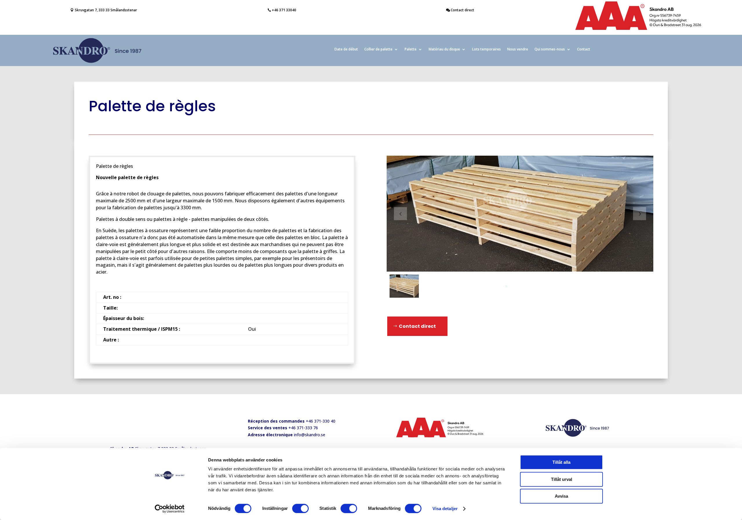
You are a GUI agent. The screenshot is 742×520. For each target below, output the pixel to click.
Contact (583, 49)
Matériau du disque (444, 49)
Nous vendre (517, 49)
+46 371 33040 (284, 10)
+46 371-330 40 (320, 421)
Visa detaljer (445, 508)
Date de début (346, 49)
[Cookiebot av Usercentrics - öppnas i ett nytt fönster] (169, 508)
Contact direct (462, 10)
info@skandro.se (309, 434)
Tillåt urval (561, 479)
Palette (411, 49)
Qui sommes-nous (549, 49)
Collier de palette (378, 49)
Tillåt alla (561, 462)
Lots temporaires (486, 49)
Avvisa (561, 496)
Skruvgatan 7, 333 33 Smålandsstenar (106, 10)
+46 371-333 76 (303, 427)
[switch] (300, 508)
